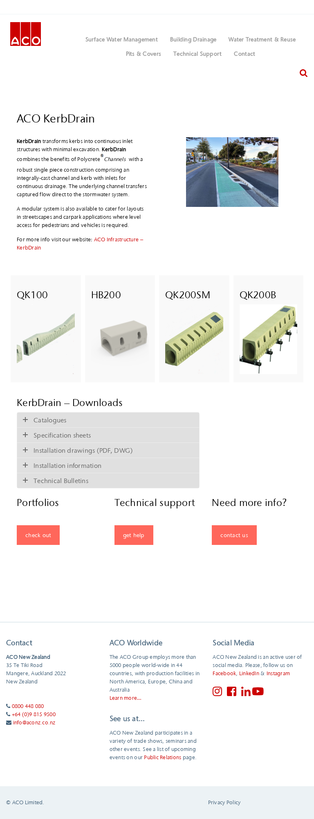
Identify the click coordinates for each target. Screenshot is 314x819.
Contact (244, 53)
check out (38, 535)
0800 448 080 (28, 706)
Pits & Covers (143, 53)
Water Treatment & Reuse (262, 39)
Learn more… (126, 697)
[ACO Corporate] (25, 33)
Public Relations (162, 757)
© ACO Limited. (25, 802)
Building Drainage (193, 39)
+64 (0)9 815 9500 (34, 714)
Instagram (278, 673)
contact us (234, 535)
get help (134, 535)
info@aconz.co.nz (34, 722)
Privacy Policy (224, 802)
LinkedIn (249, 673)
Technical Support (197, 53)
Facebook (224, 673)
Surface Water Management (121, 39)
